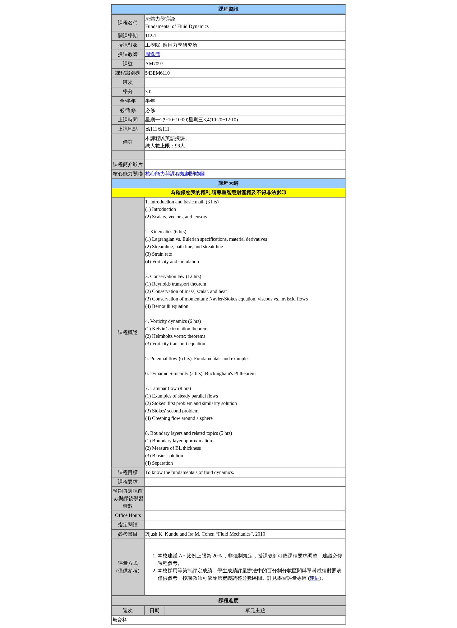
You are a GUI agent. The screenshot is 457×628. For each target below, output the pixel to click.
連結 (315, 578)
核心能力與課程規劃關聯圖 (175, 173)
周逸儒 (152, 54)
